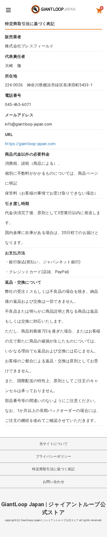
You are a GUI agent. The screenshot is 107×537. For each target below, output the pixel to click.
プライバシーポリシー (53, 456)
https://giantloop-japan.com (30, 143)
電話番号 (13, 95)
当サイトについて (53, 444)
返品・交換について (23, 282)
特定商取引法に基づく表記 (53, 469)
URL (9, 134)
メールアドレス (19, 115)
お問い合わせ (53, 482)
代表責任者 (15, 56)
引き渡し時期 (17, 203)
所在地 (11, 76)
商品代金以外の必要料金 (27, 154)
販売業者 (13, 36)
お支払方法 (15, 253)
